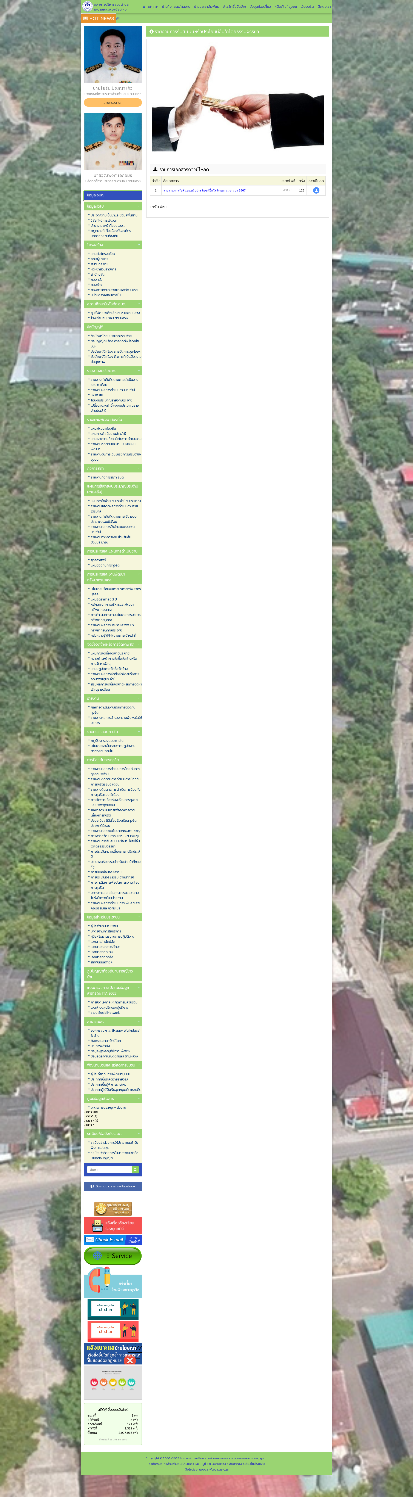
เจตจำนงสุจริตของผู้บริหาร (109, 1007)
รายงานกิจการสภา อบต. (107, 477)
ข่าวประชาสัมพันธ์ (206, 6)
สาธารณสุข (95, 1021)
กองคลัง (97, 279)
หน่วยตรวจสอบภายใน (106, 295)
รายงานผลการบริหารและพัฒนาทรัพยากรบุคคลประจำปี (112, 627)
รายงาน (93, 698)
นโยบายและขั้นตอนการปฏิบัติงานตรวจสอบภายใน (113, 748)
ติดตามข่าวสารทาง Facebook (115, 1186)
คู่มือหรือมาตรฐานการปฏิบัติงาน (112, 936)
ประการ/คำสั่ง (100, 1045)
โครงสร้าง (95, 245)
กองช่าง (96, 284)
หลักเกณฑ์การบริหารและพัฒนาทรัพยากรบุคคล (112, 607)
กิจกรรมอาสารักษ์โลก (106, 1040)
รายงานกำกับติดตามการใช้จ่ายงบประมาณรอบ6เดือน (114, 519)
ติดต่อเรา (324, 6)
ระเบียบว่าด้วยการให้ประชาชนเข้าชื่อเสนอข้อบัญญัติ (114, 1155)
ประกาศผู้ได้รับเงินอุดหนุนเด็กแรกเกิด (116, 1089)
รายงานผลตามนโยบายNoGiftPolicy (115, 830)
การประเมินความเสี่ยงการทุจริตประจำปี (116, 854)
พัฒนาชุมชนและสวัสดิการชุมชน (111, 1065)
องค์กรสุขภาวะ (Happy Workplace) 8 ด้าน (115, 1033)
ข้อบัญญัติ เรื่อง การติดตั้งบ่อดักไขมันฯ (115, 343)
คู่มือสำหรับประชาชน (104, 926)
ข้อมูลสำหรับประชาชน (103, 917)
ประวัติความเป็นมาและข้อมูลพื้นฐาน (114, 215)
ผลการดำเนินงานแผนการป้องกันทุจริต (113, 710)
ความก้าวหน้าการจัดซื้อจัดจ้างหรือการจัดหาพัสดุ (114, 661)
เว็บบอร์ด (307, 6)
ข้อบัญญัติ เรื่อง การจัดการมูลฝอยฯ (115, 351)
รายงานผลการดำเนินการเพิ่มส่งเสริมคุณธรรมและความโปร (116, 905)
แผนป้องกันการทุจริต (105, 565)
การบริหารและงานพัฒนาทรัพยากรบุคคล (106, 577)
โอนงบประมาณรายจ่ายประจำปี (111, 400)
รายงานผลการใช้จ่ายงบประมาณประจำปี (113, 529)
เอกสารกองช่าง (102, 951)
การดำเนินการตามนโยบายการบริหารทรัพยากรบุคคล (116, 617)
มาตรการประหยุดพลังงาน (108, 1107)
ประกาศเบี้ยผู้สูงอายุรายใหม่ (109, 1079)
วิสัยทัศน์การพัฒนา (104, 220)
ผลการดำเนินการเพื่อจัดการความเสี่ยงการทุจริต (113, 812)
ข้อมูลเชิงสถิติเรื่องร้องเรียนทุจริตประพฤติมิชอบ (114, 823)
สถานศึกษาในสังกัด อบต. (106, 304)
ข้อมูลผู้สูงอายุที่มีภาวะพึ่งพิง (110, 1051)
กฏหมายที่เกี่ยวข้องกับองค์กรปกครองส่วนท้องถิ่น (111, 233)
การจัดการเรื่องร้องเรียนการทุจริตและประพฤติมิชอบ (114, 802)
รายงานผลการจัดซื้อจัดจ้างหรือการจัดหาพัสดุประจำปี (115, 676)
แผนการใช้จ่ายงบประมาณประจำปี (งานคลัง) (112, 489)
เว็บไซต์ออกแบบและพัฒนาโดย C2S (207, 1469)
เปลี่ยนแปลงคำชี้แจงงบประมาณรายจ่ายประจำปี (115, 408)
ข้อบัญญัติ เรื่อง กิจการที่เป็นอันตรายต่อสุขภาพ (116, 359)
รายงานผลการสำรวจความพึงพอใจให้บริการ (116, 720)
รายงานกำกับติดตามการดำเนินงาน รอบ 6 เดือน (114, 382)
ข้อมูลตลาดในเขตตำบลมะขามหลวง (114, 1056)
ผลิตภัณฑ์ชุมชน (285, 6)
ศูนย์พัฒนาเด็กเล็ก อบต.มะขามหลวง (115, 312)
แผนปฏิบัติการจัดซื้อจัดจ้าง (109, 668)
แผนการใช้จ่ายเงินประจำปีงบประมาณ (116, 500)
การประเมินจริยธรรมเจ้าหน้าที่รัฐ (112, 877)
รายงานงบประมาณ (101, 370)
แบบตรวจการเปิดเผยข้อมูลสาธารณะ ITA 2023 (108, 990)
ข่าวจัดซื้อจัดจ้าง (234, 6)
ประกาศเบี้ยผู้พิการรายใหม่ (108, 1084)
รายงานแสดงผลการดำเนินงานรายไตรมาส (114, 508)
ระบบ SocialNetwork (105, 1012)
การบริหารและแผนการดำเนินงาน (112, 551)
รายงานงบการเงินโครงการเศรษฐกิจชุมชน (116, 457)
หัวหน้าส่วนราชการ (103, 269)
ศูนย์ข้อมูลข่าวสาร (100, 1098)
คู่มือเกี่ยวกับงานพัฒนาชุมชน (110, 1074)
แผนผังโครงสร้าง (103, 253)
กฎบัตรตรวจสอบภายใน (107, 740)
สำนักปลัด (98, 274)
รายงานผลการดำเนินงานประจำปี (113, 389)
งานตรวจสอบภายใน (102, 732)
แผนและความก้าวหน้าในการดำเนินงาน (116, 438)
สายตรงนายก (112, 102)
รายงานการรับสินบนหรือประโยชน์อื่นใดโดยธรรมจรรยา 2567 (204, 190)
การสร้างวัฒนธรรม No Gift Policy (115, 835)
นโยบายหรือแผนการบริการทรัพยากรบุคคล (116, 591)
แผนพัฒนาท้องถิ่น (103, 428)
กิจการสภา (95, 468)
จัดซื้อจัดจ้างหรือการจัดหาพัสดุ (110, 644)
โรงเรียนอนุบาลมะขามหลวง (109, 318)
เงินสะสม (97, 395)
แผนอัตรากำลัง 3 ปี (104, 599)
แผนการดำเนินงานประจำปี (108, 433)
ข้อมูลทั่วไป (95, 206)
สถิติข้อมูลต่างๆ (101, 962)
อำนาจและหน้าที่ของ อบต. (108, 225)
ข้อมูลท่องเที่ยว (260, 6)
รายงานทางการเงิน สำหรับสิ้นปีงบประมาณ (111, 539)
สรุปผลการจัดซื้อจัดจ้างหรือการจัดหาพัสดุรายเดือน (116, 687)
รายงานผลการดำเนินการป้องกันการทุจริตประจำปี (115, 771)
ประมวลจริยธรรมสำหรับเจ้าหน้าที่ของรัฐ (116, 864)
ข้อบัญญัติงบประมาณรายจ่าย (111, 335)
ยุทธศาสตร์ (98, 560)
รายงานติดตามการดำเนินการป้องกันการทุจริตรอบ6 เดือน (115, 781)
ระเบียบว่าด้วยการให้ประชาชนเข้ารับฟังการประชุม (114, 1145)
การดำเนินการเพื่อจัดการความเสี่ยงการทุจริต (115, 885)
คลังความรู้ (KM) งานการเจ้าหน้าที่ (113, 635)
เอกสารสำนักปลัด (103, 941)
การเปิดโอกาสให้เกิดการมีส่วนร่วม (114, 1002)
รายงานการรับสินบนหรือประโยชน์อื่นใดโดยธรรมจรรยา (115, 843)
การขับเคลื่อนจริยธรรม (106, 872)
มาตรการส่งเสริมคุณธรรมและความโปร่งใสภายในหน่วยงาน (115, 895)
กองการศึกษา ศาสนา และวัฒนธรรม (115, 289)
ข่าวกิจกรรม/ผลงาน (176, 6)
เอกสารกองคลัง (102, 957)
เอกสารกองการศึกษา (105, 946)
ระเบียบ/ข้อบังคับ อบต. (104, 1133)
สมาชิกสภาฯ (99, 264)
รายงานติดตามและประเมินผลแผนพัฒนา (113, 446)
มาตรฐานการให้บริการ (106, 931)
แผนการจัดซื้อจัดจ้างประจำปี (110, 653)
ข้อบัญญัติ (95, 327)
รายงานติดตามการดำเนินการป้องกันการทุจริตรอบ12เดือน (115, 792)
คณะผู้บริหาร (99, 258)
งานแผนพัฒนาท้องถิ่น (104, 419)
